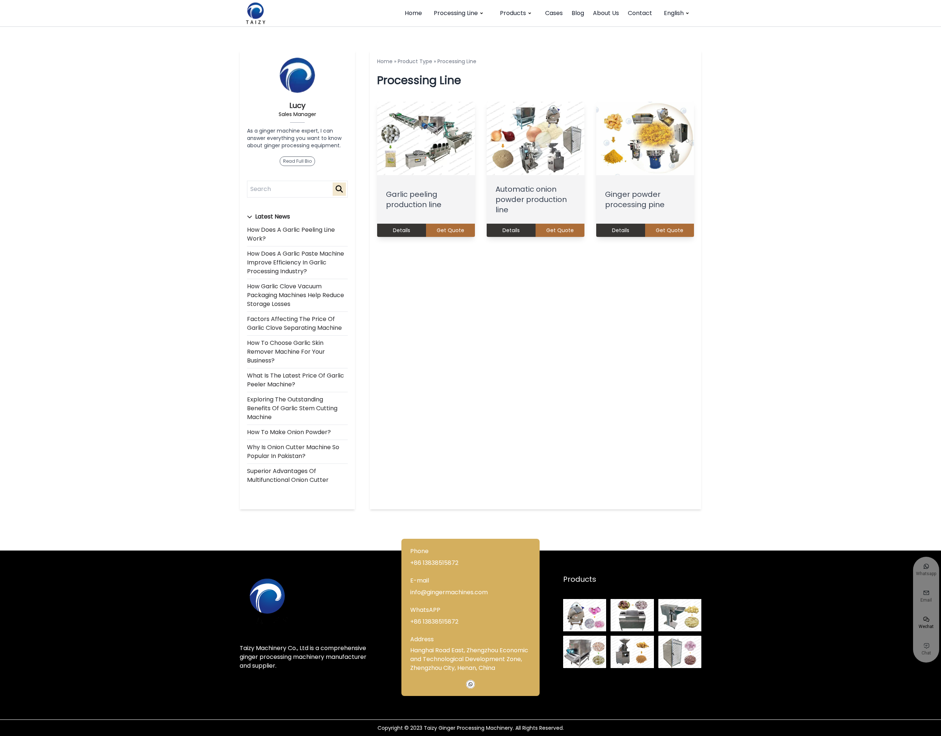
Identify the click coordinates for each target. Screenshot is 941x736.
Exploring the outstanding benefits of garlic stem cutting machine (292, 408)
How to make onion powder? (289, 432)
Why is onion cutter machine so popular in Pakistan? (293, 451)
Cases (554, 13)
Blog (578, 13)
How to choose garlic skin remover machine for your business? (286, 352)
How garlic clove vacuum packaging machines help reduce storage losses (295, 295)
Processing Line (456, 13)
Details (401, 230)
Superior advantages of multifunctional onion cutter (288, 475)
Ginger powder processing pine (635, 199)
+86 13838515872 (434, 563)
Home (413, 13)
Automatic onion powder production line (531, 199)
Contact (640, 13)
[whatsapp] (470, 684)
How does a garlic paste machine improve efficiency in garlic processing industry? (295, 262)
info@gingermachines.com (449, 592)
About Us (606, 13)
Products (513, 13)
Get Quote (450, 230)
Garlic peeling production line (413, 199)
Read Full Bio (297, 161)
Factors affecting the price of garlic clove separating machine (294, 323)
